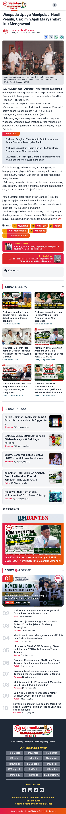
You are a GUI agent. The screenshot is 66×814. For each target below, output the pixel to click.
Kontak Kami (47, 797)
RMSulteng (33, 763)
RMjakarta (51, 752)
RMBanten (33, 752)
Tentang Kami (33, 800)
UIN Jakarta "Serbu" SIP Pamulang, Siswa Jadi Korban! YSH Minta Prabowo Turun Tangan (36, 649)
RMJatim (33, 758)
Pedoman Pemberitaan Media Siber (33, 803)
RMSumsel (51, 758)
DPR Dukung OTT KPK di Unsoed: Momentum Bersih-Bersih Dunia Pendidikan (38, 683)
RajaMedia (14, 752)
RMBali (33, 769)
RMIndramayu (51, 774)
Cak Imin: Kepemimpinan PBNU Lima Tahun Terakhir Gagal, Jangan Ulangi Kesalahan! (37, 661)
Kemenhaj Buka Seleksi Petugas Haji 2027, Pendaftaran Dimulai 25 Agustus (28, 597)
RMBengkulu (14, 769)
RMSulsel (52, 763)
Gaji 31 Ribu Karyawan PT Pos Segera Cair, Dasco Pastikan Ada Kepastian (37, 612)
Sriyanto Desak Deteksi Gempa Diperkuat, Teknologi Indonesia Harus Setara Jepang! (37, 672)
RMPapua (33, 774)
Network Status (20, 797)
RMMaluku (14, 774)
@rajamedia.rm (10, 508)
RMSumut (14, 763)
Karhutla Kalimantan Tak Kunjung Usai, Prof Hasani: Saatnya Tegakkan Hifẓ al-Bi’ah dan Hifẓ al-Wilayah (37, 707)
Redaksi (34, 797)
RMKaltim (52, 769)
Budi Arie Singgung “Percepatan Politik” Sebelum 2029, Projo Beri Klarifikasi (35, 694)
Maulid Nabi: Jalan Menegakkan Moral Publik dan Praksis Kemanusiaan (38, 636)
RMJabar (14, 758)
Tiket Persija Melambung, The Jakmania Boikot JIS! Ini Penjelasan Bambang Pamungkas (35, 624)
